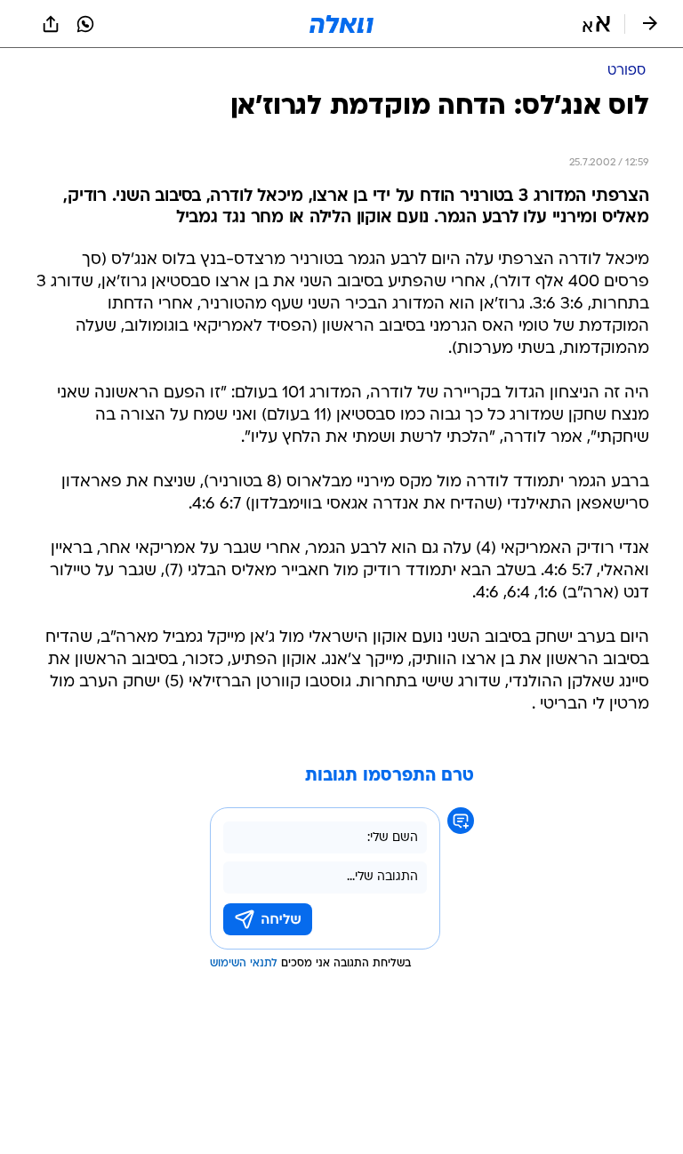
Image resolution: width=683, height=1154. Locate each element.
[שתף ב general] (50, 24)
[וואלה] (341, 24)
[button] (596, 24)
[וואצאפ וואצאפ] (85, 24)
